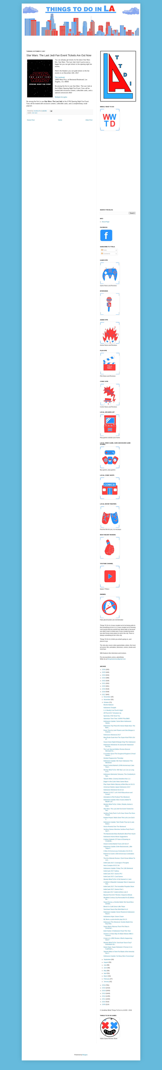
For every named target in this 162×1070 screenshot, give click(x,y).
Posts (105, 250)
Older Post (89, 120)
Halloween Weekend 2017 (112, 735)
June (105, 968)
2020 (104, 686)
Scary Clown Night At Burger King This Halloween (120, 742)
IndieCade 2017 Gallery (111, 871)
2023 (104, 678)
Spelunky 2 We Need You (112, 716)
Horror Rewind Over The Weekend (115, 826)
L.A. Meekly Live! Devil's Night (113, 710)
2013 (104, 993)
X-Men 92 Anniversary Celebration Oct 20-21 (118, 851)
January (106, 981)
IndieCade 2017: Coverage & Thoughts (116, 863)
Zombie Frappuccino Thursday (113, 758)
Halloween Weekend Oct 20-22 (114, 790)
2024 (104, 675)
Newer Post (31, 120)
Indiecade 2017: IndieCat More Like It (116, 892)
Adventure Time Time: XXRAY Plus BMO (117, 718)
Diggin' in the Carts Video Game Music (116, 781)
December (107, 697)
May (105, 970)
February (107, 979)
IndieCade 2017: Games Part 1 (113, 889)
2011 (104, 999)
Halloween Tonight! (110, 707)
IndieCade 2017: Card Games (113, 876)
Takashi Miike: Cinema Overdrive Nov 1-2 (117, 779)
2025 (104, 672)
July (105, 965)
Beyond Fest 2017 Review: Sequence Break (118, 895)
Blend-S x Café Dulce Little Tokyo (114, 906)
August (106, 962)
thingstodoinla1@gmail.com (117, 659)
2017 (104, 694)
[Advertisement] (69, 41)
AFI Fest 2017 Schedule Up (112, 713)
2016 (104, 985)
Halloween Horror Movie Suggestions (116, 836)
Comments (106, 254)
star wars (34, 113)
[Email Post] (51, 111)
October (106, 702)
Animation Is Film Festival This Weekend (117, 797)
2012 (104, 996)
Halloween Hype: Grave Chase (114, 916)
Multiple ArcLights (61, 97)
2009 (104, 1004)
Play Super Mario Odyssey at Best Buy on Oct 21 (119, 784)
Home (60, 120)
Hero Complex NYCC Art (111, 865)
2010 (104, 1002)
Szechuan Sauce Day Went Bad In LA (116, 909)
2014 (104, 990)
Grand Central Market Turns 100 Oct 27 (116, 844)
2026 (104, 669)
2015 (104, 988)
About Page (105, 222)
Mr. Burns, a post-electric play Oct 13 (115, 919)
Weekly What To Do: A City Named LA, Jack (117, 879)
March (106, 976)
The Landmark (60, 77)
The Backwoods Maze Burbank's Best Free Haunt (119, 834)
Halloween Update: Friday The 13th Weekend (118, 868)
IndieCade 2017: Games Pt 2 (113, 874)
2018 (104, 691)
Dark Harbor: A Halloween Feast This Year (117, 931)
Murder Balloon (108, 705)
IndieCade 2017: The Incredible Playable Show (119, 886)
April (105, 973)
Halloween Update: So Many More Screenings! (119, 956)
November (107, 699)
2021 (104, 683)
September (107, 959)
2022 (104, 681)
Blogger (84, 1055)
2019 (104, 689)
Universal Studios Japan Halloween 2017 (117, 787)
